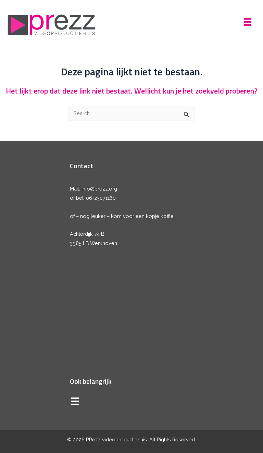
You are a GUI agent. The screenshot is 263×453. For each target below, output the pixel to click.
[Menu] (247, 21)
